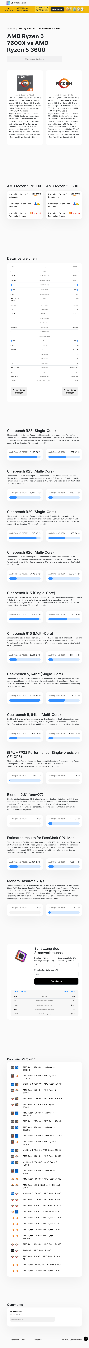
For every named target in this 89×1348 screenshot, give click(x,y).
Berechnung (56, 981)
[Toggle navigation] (81, 3)
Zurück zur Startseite (34, 59)
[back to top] (86, 1339)
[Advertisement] (44, 19)
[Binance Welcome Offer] (9, 9)
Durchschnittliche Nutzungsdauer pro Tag (44, 959)
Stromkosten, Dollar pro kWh (46, 970)
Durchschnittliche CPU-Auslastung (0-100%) (67, 959)
